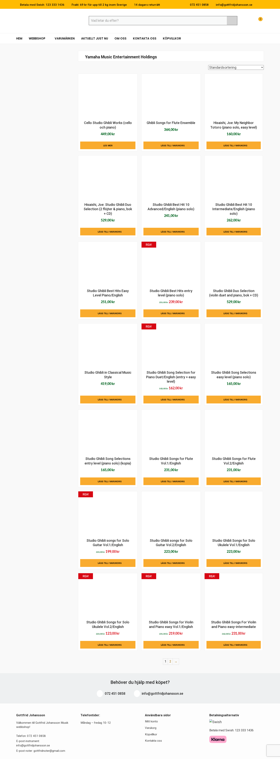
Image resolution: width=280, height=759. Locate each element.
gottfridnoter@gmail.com (49, 751)
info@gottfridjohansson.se (162, 693)
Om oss (120, 38)
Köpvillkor (172, 38)
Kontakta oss (144, 38)
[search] (232, 20)
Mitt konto (151, 721)
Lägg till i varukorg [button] (173, 145)
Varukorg (150, 728)
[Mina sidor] (247, 21)
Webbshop (37, 38)
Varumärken (65, 38)
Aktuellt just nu (94, 38)
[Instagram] (263, 4)
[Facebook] (257, 4)
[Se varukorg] (257, 21)
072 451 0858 (114, 693)
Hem (19, 38)
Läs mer (108, 145)
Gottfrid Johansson (44, 20)
